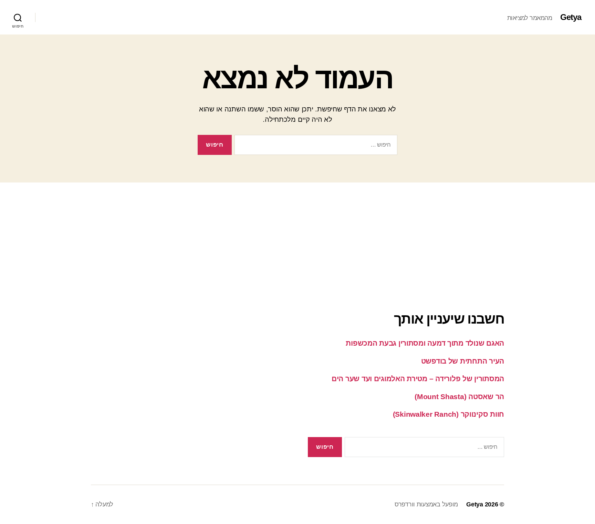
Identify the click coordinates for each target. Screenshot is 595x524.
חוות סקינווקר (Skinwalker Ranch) (448, 414)
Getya (570, 17)
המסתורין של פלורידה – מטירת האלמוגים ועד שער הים (418, 379)
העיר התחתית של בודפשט (462, 361)
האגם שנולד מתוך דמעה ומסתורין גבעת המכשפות (425, 343)
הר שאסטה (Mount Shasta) (459, 397)
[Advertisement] (297, 230)
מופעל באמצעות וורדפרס (426, 504)
